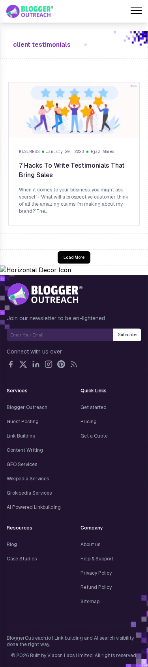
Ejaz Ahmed (102, 151)
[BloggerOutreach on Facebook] (11, 364)
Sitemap (90, 601)
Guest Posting (23, 422)
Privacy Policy (96, 573)
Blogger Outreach (27, 407)
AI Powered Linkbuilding (34, 507)
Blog (12, 544)
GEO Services (22, 464)
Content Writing (25, 450)
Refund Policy (96, 587)
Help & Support (97, 559)
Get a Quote (94, 436)
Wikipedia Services (28, 479)
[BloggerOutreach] (45, 294)
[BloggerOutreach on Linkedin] (36, 364)
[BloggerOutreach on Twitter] (23, 364)
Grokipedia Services (29, 493)
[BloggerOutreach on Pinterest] (61, 364)
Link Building (21, 436)
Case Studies (22, 559)
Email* (60, 335)
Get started (94, 407)
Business (29, 151)
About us (90, 544)
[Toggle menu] (136, 11)
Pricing (89, 422)
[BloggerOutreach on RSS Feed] (74, 364)
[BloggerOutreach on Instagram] (48, 364)
